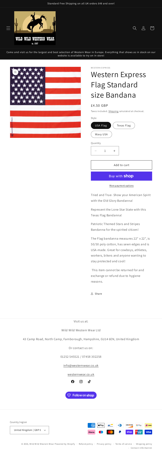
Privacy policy (104, 444)
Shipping (113, 111)
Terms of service (123, 444)
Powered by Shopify (65, 444)
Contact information (141, 447)
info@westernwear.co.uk (81, 365)
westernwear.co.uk (81, 374)
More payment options (121, 185)
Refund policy (86, 444)
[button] (8, 28)
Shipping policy (144, 444)
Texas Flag (124, 125)
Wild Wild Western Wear (41, 444)
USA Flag (101, 125)
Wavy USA (101, 134)
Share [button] (98, 293)
